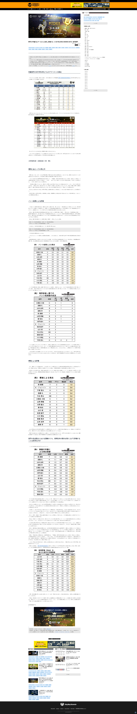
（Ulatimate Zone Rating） (64, 77)
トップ (28, 9)
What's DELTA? (53, 708)
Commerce (57, 708)
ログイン (103, 1)
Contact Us (61, 708)
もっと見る (95, 23)
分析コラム (51, 9)
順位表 (47, 9)
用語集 (55, 9)
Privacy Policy (73, 708)
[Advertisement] (92, 100)
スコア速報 (43, 9)
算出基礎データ (60, 9)
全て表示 (68, 674)
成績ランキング (33, 9)
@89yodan (49, 629)
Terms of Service (67, 708)
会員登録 (107, 1)
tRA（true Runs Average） (43, 545)
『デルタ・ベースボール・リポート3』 (62, 631)
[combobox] (98, 9)
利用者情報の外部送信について (81, 708)
